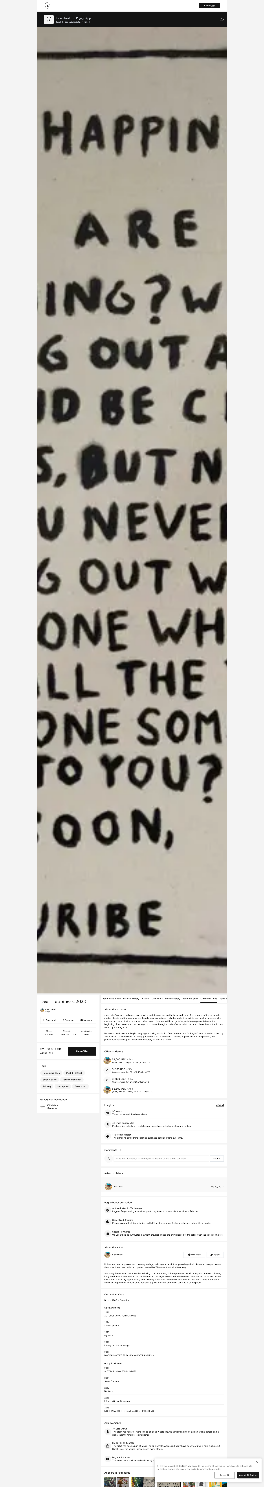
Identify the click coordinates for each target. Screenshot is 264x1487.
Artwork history (172, 998)
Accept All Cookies (248, 1475)
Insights (145, 998)
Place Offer (81, 1051)
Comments (157, 998)
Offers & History (131, 998)
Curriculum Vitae (208, 998)
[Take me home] (47, 5)
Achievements (226, 998)
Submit (216, 1158)
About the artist (190, 998)
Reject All (224, 1475)
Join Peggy (209, 5)
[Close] (256, 1461)
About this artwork (112, 998)
